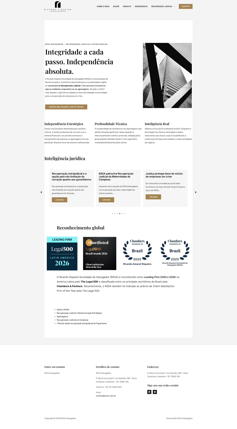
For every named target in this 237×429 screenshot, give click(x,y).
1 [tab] (112, 213)
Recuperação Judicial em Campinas (72, 320)
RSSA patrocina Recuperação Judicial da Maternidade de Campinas (116, 176)
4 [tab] (119, 213)
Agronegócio (141, 6)
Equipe (116, 6)
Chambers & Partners (69, 286)
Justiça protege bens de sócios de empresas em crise (164, 175)
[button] (173, 6)
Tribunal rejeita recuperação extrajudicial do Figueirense (82, 323)
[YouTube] (155, 392)
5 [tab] (122, 213)
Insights (127, 6)
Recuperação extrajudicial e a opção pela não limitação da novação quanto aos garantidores (71, 176)
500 (95, 281)
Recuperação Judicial (161, 6)
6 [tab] (124, 213)
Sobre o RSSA (103, 6)
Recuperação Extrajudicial (93, 85)
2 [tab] (115, 213)
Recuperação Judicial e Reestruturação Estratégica (79, 313)
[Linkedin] (149, 392)
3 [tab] (117, 213)
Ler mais (60, 200)
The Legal (87, 281)
